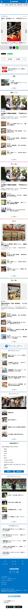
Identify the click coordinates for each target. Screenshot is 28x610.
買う (15, 4)
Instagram (17, 572)
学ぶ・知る (25, 4)
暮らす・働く (20, 4)
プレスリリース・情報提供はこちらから (9, 578)
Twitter (14, 572)
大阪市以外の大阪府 (8, 462)
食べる (7, 4)
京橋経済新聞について (6, 576)
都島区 (5, 449)
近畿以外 (6, 467)
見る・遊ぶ (11, 4)
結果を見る (19, 471)
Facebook (10, 572)
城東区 (5, 451)
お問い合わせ (4, 582)
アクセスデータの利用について (7, 580)
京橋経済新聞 (14, 2)
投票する (9, 471)
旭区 (5, 455)
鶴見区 (5, 457)
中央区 (5, 453)
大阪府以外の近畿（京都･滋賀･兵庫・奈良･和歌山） (14, 465)
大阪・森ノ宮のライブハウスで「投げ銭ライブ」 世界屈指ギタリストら (14, 42)
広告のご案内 (4, 584)
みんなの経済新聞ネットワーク (14, 596)
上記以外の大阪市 (8, 460)
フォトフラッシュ (4, 16)
